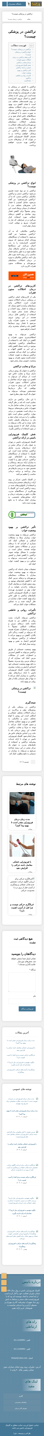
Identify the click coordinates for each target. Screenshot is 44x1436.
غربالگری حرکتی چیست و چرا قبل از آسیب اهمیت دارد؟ (21, 1056)
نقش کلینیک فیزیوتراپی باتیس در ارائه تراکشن (23, 66)
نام (34, 996)
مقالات (30, 829)
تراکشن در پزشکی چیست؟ (21, 49)
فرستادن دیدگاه (27, 1009)
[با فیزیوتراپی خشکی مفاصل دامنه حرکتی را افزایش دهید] (22, 1136)
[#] (4, 1276)
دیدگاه (32, 970)
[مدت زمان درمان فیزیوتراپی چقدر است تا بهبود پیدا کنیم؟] (22, 1102)
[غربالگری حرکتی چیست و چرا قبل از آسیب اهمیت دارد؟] (22, 1169)
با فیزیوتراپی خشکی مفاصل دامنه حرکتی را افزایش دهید (20, 1049)
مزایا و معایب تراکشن (23, 62)
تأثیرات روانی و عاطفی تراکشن (23, 77)
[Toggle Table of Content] (30, 46)
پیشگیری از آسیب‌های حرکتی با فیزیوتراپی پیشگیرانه (21, 1071)
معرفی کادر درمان (21, 1408)
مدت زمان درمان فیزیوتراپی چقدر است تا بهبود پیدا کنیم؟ (21, 1042)
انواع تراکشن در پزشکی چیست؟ (23, 53)
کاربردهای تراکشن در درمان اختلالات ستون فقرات (21, 58)
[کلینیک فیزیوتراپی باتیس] (35, 19)
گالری (21, 1396)
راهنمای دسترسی (21, 1402)
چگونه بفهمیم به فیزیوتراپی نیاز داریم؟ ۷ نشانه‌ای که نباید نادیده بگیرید (20, 1063)
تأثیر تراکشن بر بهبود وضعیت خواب (24, 71)
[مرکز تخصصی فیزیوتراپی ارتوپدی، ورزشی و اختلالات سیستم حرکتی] (34, 3)
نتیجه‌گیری (27, 81)
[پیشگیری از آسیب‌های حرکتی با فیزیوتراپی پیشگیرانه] (22, 1235)
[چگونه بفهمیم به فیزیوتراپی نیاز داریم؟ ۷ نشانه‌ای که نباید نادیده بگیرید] (22, 1202)
